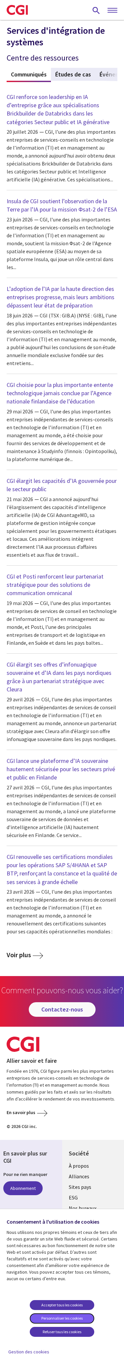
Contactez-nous (62, 1009)
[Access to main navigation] (112, 10)
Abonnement (23, 1188)
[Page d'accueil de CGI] (17, 10)
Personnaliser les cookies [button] (62, 1318)
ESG (73, 1197)
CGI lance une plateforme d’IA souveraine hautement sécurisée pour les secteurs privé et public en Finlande (61, 769)
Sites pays (80, 1187)
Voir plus (19, 955)
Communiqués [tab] (31, 74)
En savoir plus (21, 1112)
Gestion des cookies (28, 1352)
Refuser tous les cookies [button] (62, 1331)
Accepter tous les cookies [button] (62, 1304)
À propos (79, 1165)
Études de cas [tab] (73, 74)
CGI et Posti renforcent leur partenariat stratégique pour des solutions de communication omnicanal (55, 585)
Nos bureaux (83, 1208)
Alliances (79, 1176)
